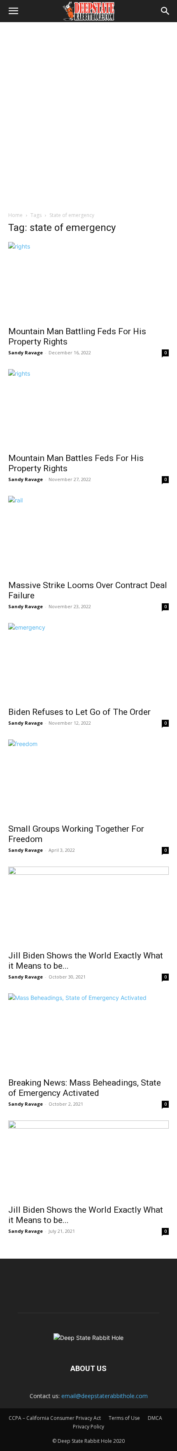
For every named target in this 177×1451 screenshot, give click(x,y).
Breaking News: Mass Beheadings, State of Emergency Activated (84, 1088)
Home (15, 215)
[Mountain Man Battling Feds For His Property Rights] (88, 281)
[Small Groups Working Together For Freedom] (88, 779)
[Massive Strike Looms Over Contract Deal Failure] (88, 535)
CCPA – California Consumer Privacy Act (55, 1417)
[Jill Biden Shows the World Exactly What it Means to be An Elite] (88, 1160)
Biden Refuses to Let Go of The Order (79, 712)
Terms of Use (124, 1417)
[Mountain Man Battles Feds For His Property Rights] (88, 408)
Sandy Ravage (25, 352)
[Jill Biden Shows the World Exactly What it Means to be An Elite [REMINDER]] (88, 906)
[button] (13, 11)
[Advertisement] (88, 114)
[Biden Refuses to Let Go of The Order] (88, 662)
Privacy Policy (88, 1426)
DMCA (155, 1417)
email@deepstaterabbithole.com (104, 1396)
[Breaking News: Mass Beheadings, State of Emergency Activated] (88, 1032)
